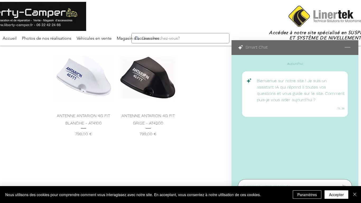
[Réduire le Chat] (347, 47)
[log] (295, 115)
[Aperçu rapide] (83, 78)
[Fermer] (354, 194)
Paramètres (307, 194)
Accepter (336, 194)
